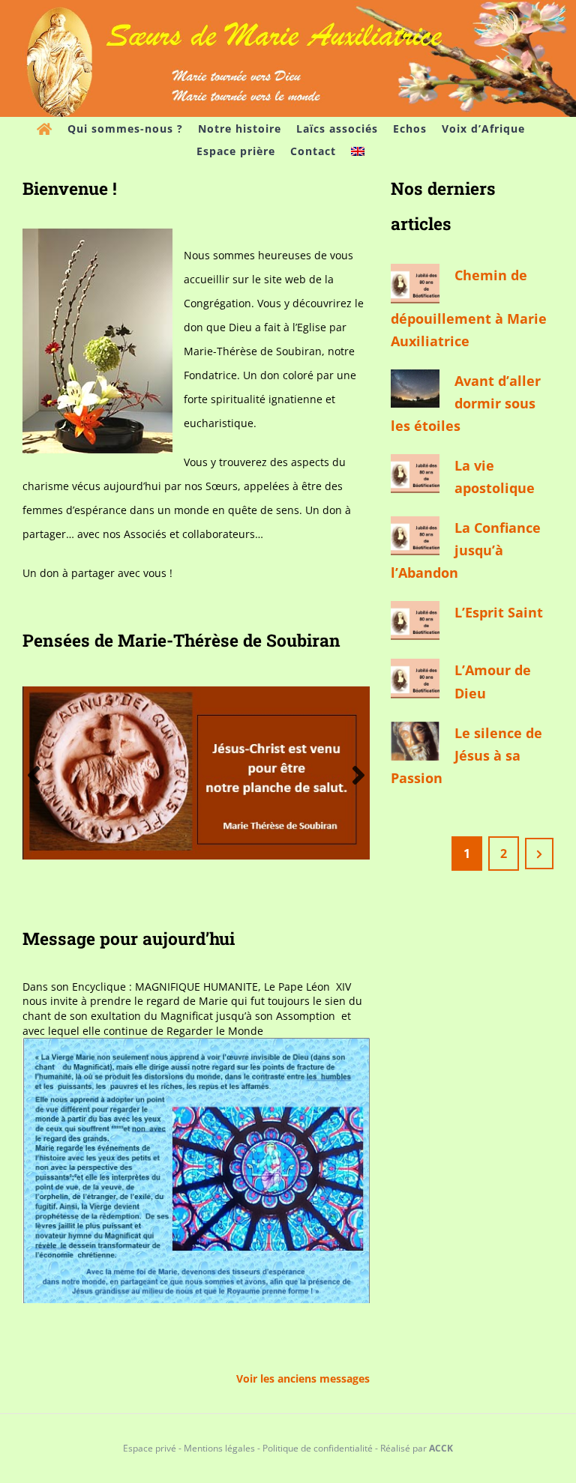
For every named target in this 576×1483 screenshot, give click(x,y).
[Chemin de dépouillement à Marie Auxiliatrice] (415, 283)
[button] (33, 775)
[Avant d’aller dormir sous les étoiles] (415, 388)
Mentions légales (219, 1448)
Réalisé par (416, 1448)
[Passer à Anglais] (357, 151)
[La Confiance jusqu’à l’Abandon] (415, 535)
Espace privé (149, 1448)
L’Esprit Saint (498, 612)
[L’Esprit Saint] (415, 620)
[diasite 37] (196, 693)
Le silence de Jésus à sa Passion (466, 755)
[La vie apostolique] (415, 473)
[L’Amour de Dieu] (415, 678)
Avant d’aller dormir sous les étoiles (466, 403)
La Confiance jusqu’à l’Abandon (466, 550)
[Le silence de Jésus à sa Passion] (415, 741)
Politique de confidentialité (317, 1448)
